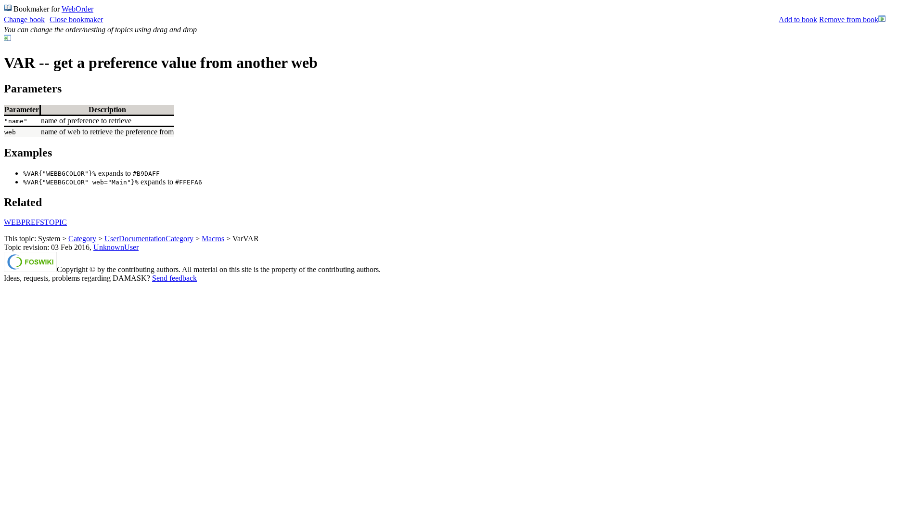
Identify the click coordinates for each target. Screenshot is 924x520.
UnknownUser (116, 247)
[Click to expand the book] (882, 20)
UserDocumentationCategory (148, 238)
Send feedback (174, 278)
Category (82, 238)
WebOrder (77, 9)
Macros (213, 238)
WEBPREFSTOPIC (35, 222)
